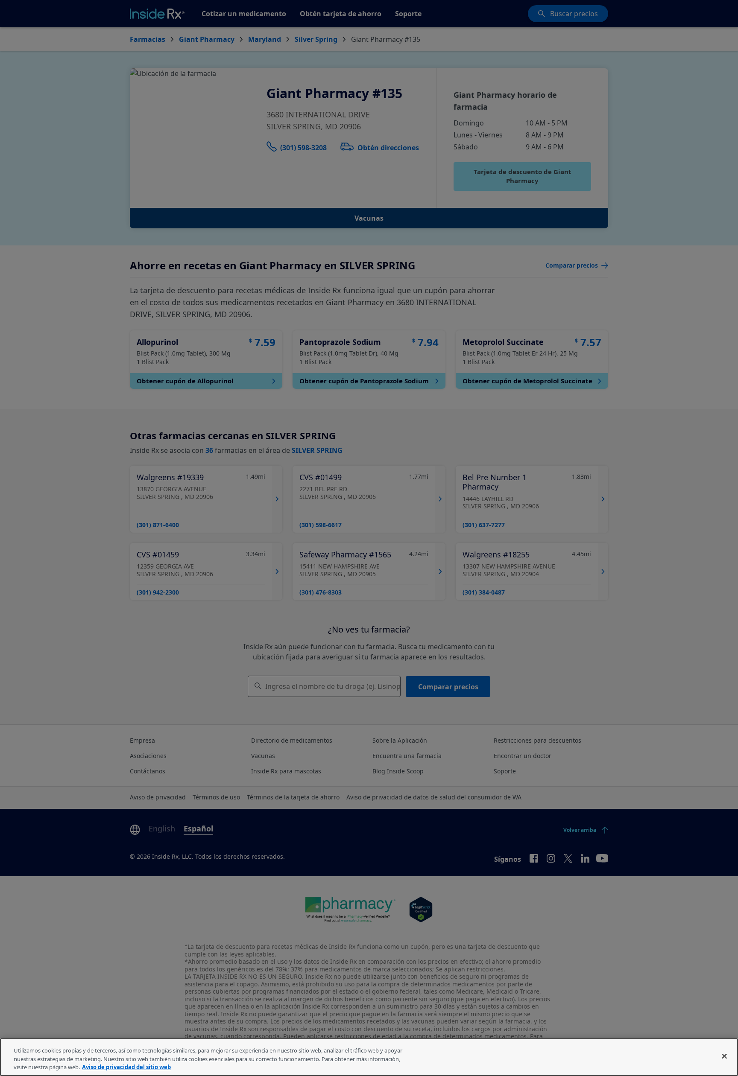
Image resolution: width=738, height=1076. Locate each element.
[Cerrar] (724, 1056)
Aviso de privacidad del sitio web (126, 1067)
